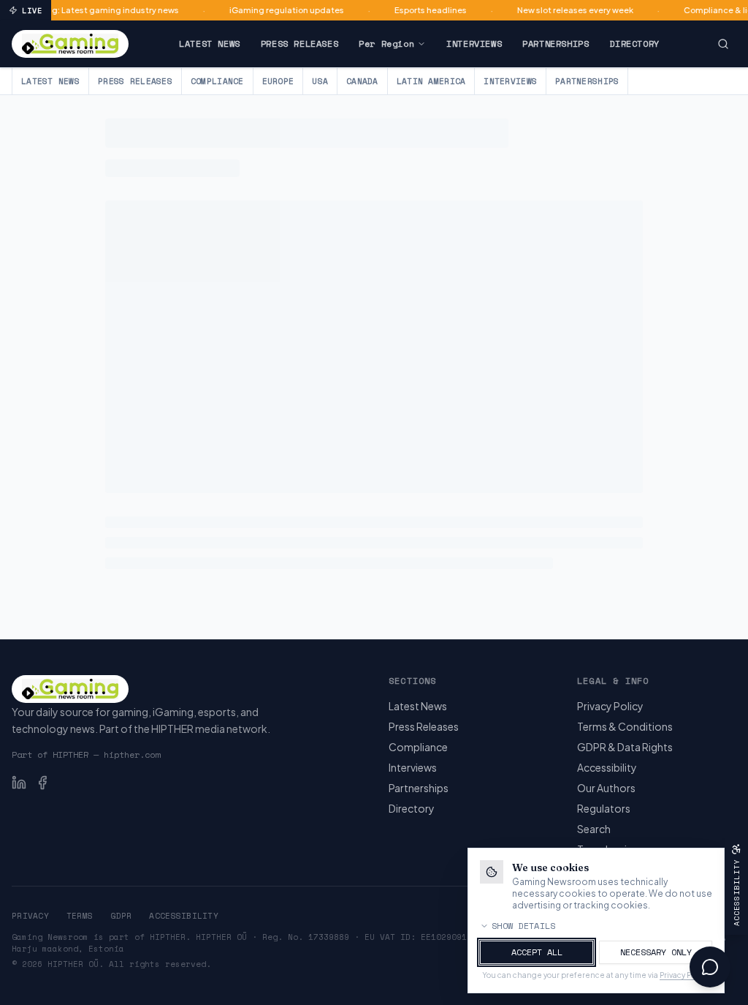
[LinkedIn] (19, 782)
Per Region (386, 43)
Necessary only (656, 952)
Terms (79, 916)
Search (594, 828)
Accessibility (607, 767)
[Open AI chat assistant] (710, 966)
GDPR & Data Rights (625, 746)
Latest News (209, 43)
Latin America (431, 81)
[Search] (723, 44)
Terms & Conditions (625, 726)
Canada (362, 81)
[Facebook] (42, 782)
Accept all (536, 952)
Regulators (603, 808)
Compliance (217, 81)
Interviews (474, 43)
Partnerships (555, 43)
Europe (278, 81)
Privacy (30, 916)
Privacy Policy (610, 705)
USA (320, 81)
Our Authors (606, 787)
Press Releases (299, 43)
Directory (634, 43)
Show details (524, 926)
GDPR (120, 916)
